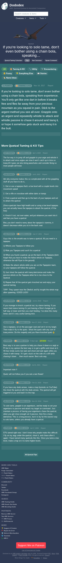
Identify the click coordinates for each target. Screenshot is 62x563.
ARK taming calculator (20, 553)
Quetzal (31, 44)
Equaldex (37, 558)
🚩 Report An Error (8, 530)
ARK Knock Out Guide (9, 504)
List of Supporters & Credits (31, 550)
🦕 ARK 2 (4, 538)
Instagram (5, 495)
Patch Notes (8, 473)
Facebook (4, 490)
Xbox (53, 553)
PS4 (57, 553)
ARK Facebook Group (9, 492)
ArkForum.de (8, 521)
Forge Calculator (7, 470)
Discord (4, 485)
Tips (27, 60)
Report (50, 86)
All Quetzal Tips (31, 454)
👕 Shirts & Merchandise (10, 533)
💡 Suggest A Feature (9, 528)
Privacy (47, 555)
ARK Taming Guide (8, 502)
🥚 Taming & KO (23, 86)
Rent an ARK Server (8, 514)
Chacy (45, 558)
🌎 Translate (5, 536)
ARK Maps (5, 468)
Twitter (3, 487)
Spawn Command (51, 60)
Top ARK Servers (7, 516)
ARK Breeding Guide (8, 507)
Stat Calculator (37, 60)
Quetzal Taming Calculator (13, 60)
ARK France (8, 519)
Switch (14, 555)
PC (50, 553)
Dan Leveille (23, 555)
